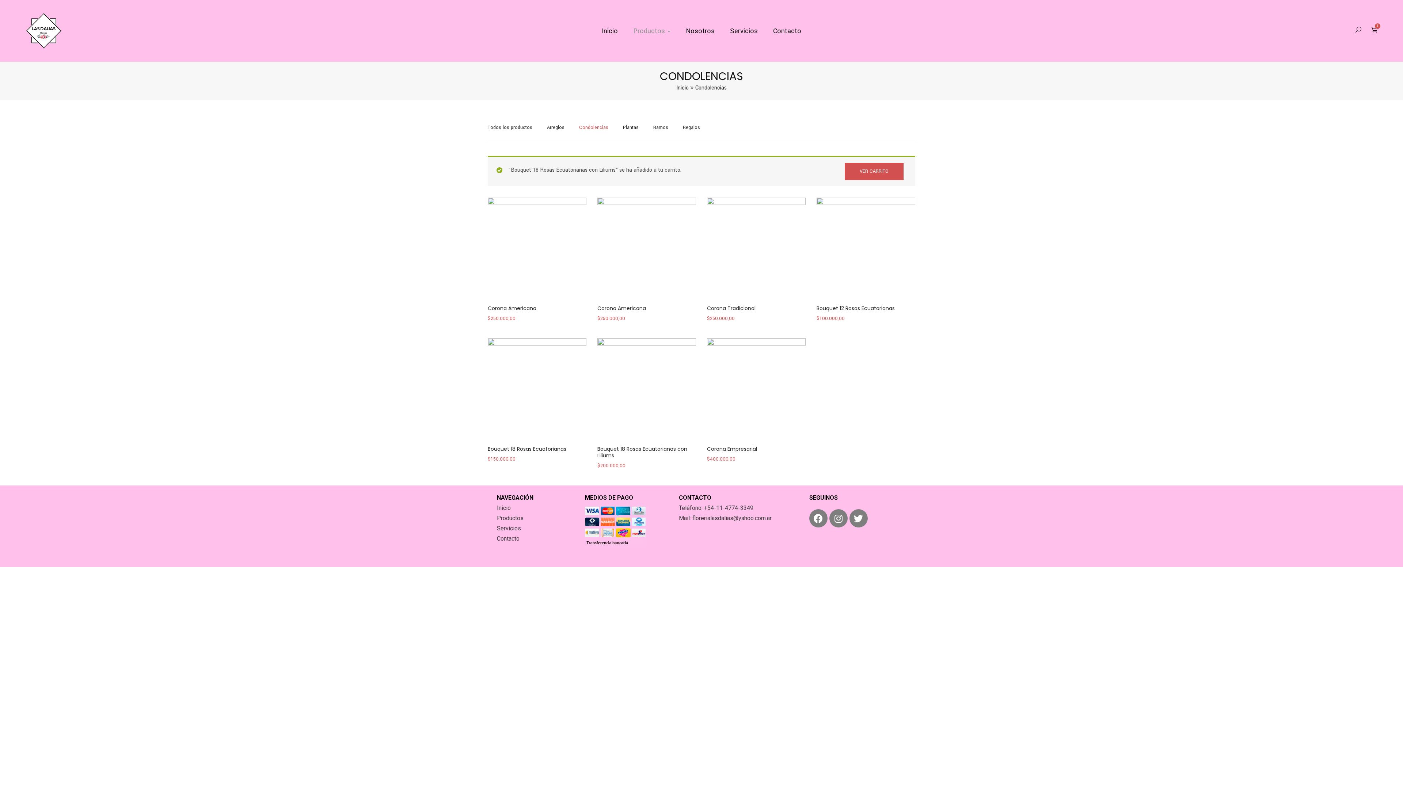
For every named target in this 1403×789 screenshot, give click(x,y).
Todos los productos (510, 127)
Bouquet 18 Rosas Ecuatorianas (527, 449)
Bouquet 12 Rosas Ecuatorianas (856, 308)
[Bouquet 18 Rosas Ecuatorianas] (537, 387)
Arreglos (555, 127)
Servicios (744, 31)
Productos (650, 31)
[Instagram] (838, 518)
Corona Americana (512, 308)
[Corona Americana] (537, 247)
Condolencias (593, 127)
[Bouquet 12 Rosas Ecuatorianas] (866, 247)
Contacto (787, 31)
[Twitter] (858, 518)
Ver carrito (874, 171)
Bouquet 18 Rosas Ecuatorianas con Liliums (642, 452)
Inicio (610, 31)
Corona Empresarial (732, 449)
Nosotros (700, 31)
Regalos (691, 127)
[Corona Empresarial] (756, 387)
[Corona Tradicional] (756, 247)
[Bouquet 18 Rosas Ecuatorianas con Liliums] (646, 387)
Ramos (660, 127)
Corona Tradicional (731, 308)
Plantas (631, 127)
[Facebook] (818, 518)
